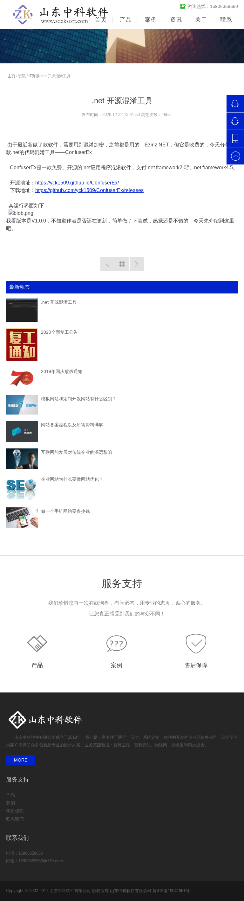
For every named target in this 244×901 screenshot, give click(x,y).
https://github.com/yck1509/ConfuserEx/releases (89, 190)
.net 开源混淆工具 (59, 302)
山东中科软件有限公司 (130, 890)
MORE (20, 760)
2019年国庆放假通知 (61, 371)
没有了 (107, 264)
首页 (101, 19)
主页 (11, 76)
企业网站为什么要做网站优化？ (72, 479)
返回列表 (122, 264)
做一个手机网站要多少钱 (65, 511)
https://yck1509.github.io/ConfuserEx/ (77, 182)
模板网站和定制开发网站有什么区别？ (79, 398)
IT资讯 (34, 76)
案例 (116, 665)
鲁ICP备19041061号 (171, 890)
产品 (37, 665)
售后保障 (196, 665)
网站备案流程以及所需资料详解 (72, 424)
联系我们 (15, 818)
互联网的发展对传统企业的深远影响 (76, 452)
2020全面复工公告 (59, 332)
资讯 (22, 76)
